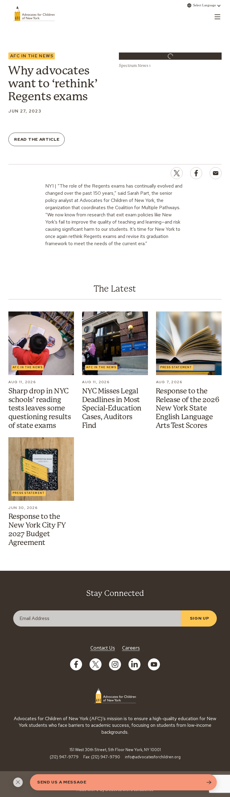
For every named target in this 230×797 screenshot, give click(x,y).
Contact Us (102, 648)
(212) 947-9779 (64, 757)
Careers (131, 648)
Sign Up (199, 618)
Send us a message (62, 782)
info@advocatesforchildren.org (153, 757)
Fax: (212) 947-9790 (101, 757)
